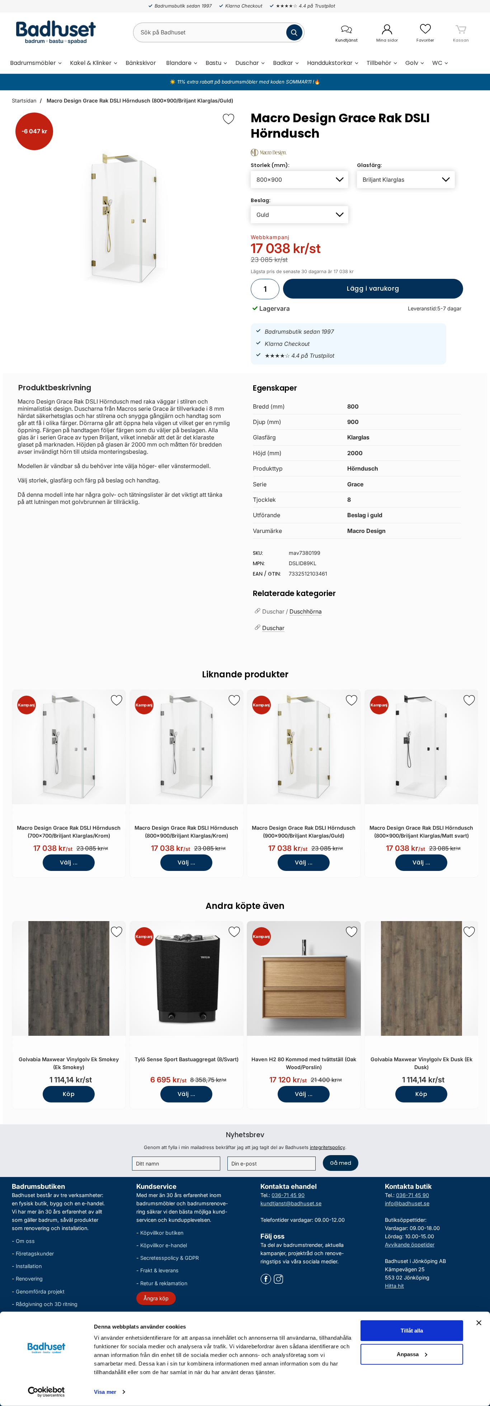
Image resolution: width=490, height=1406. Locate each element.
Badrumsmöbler (33, 63)
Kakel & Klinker (91, 63)
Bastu (213, 63)
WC (437, 63)
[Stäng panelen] (478, 1322)
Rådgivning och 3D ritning (46, 1304)
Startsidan (24, 100)
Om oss (25, 1241)
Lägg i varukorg (341, 291)
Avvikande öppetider (409, 1244)
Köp (69, 1094)
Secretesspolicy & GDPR (169, 1258)
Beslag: (260, 200)
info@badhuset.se (407, 1203)
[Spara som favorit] (116, 700)
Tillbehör (379, 63)
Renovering (29, 1279)
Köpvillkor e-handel (163, 1245)
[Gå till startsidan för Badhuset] (54, 32)
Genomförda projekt (40, 1291)
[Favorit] (228, 119)
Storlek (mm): (270, 165)
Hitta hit (394, 1286)
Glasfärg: (369, 165)
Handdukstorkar (330, 63)
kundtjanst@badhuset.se (290, 1203)
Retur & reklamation (163, 1283)
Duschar (247, 63)
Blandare (179, 63)
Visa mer (105, 1392)
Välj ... (69, 862)
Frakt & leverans (159, 1270)
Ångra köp (156, 1298)
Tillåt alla (412, 1331)
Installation (29, 1266)
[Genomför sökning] (294, 32)
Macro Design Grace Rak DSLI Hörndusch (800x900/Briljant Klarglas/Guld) (139, 100)
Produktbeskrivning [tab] (54, 387)
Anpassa (408, 1354)
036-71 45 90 (288, 1195)
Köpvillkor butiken (161, 1232)
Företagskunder (35, 1253)
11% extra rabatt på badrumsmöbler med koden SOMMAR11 (244, 82)
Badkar (283, 63)
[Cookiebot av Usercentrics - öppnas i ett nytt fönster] (46, 1392)
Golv (411, 63)
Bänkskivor (141, 63)
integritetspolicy (327, 1147)
